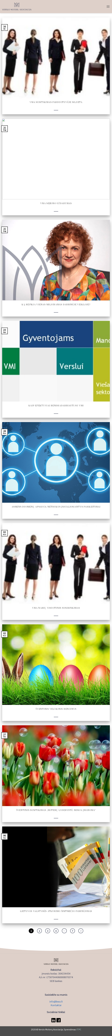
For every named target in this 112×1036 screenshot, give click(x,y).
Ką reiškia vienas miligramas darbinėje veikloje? (56, 304)
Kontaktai (56, 1005)
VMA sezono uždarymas (56, 203)
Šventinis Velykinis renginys (56, 709)
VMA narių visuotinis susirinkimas (56, 607)
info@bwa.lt (56, 1001)
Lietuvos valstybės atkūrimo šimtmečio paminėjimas (56, 911)
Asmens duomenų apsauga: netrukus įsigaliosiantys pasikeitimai (56, 506)
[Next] (80, 930)
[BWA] (16, 6)
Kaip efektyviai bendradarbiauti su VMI (56, 405)
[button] (108, 6)
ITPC (78, 1029)
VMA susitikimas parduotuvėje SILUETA (56, 102)
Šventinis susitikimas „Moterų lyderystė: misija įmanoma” (56, 810)
